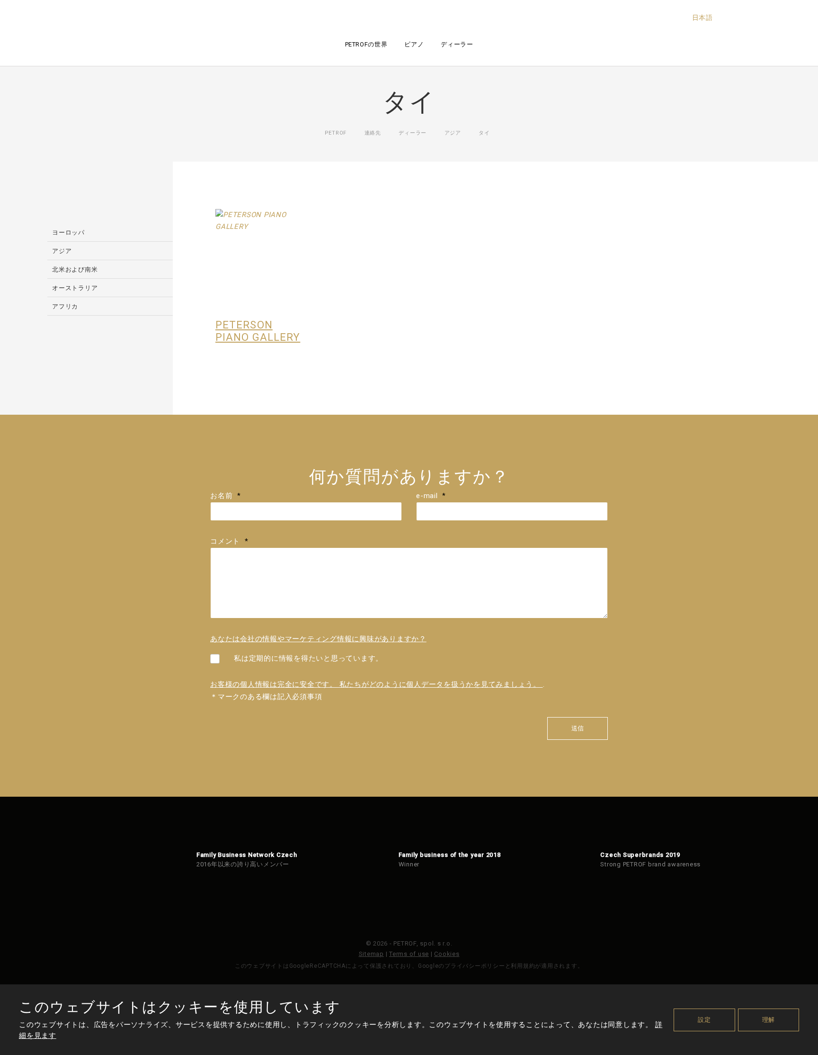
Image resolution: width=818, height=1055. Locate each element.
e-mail (431, 495)
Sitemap (371, 953)
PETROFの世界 (366, 44)
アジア (61, 251)
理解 (768, 1019)
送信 (577, 728)
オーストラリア (75, 287)
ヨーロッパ (68, 232)
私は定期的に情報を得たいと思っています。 (308, 658)
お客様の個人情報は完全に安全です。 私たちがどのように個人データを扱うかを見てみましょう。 (376, 684)
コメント (229, 541)
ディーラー (457, 44)
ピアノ (414, 44)
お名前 (225, 495)
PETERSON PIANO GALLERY (257, 331)
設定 (704, 1019)
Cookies (446, 953)
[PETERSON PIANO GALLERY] (262, 256)
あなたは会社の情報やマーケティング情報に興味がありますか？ (318, 639)
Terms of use (409, 953)
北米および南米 (75, 269)
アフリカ (65, 306)
